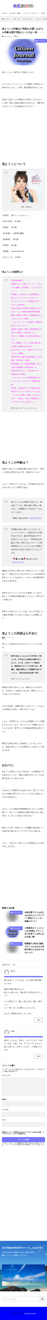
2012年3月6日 (17, 562)
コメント (6, 1075)
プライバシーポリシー (31, 13)
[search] (42, 1299)
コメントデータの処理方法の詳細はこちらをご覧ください (23, 1145)
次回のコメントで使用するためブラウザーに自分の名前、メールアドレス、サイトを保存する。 (23, 1133)
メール (5, 1109)
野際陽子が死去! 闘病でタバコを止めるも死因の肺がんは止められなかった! (34, 947)
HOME (4, 13)
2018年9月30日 (35, 518)
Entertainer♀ (27, 19)
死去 (17, 36)
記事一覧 (16, 19)
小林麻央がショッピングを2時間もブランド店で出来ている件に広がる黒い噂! (34, 932)
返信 (38, 1020)
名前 (4, 1099)
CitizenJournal (30, 1313)
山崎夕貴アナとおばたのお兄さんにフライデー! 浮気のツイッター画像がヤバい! (34, 916)
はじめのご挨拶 (14, 13)
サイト (4, 1120)
